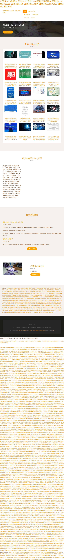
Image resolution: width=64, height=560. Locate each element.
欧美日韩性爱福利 (25, 462)
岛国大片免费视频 (16, 359)
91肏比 (59, 495)
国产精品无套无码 (52, 469)
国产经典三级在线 (50, 417)
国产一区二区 (48, 351)
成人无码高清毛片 (43, 434)
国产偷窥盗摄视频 (18, 358)
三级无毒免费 (25, 484)
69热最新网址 (55, 488)
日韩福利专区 (5, 500)
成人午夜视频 (35, 439)
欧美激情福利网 (4, 519)
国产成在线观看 (15, 479)
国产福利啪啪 (51, 399)
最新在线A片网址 (20, 425)
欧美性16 (40, 415)
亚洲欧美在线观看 (60, 394)
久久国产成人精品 (47, 432)
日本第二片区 (4, 514)
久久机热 (22, 384)
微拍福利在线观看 (10, 347)
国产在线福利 (57, 510)
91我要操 (54, 443)
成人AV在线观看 (24, 515)
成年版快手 (18, 498)
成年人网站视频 (59, 484)
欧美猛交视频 (15, 380)
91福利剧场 (29, 396)
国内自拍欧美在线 (48, 559)
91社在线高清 (41, 394)
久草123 (11, 489)
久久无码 (46, 508)
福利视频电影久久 (49, 463)
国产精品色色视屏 (35, 389)
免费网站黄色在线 (22, 436)
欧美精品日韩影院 (12, 553)
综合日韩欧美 (55, 371)
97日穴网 (3, 427)
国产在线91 (37, 417)
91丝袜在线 (35, 484)
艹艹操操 (36, 387)
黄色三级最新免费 (51, 507)
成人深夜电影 (50, 363)
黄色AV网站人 (33, 517)
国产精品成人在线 (12, 406)
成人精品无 (33, 491)
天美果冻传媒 (40, 432)
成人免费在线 (9, 427)
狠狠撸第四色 (55, 524)
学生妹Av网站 (5, 352)
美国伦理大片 (39, 347)
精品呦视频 (16, 514)
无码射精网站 (15, 401)
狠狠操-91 (49, 443)
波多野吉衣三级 (34, 446)
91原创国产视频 (13, 392)
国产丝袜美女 (33, 377)
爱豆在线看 (37, 429)
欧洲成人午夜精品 (59, 399)
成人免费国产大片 (32, 449)
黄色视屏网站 (27, 425)
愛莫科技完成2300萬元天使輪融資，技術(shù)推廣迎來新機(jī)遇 (25, 138)
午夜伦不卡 (5, 363)
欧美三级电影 (6, 498)
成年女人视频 (33, 354)
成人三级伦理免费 (56, 352)
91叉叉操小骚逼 (9, 495)
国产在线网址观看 (41, 449)
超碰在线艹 (22, 418)
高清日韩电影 (54, 501)
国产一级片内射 (3, 361)
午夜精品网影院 (11, 417)
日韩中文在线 (45, 384)
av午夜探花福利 (32, 462)
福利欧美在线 (16, 489)
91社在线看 (45, 482)
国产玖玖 (33, 508)
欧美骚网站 (39, 493)
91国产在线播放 (39, 467)
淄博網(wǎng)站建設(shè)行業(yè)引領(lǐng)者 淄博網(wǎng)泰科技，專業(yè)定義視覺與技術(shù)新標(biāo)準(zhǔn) (11, 86)
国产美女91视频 (59, 515)
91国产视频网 (51, 451)
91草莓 (14, 508)
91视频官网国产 (43, 443)
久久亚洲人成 (49, 408)
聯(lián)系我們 (35, 14)
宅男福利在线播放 (58, 475)
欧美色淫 (33, 363)
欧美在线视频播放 (7, 488)
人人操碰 (58, 555)
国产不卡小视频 (21, 437)
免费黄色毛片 (31, 361)
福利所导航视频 (53, 455)
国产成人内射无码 (34, 352)
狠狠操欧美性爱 (12, 432)
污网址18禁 (45, 517)
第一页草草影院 (56, 481)
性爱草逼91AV (57, 451)
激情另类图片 (52, 394)
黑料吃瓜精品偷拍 (57, 403)
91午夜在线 (40, 512)
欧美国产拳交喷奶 (16, 397)
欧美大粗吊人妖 (53, 493)
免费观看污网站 (10, 474)
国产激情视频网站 (44, 368)
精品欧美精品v (35, 496)
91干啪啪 (12, 522)
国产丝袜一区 (55, 380)
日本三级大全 (43, 455)
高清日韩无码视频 (29, 422)
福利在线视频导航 (47, 512)
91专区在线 (61, 429)
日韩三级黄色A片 (55, 406)
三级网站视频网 (55, 498)
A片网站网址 (54, 491)
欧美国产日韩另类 (31, 559)
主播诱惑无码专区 (24, 522)
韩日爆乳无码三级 (22, 387)
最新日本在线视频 (51, 519)
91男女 (39, 382)
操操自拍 (8, 555)
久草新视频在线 (27, 443)
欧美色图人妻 (17, 361)
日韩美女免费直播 (47, 491)
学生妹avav (2, 434)
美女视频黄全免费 (45, 437)
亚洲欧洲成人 (17, 375)
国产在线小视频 (53, 467)
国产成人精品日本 (53, 470)
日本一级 (60, 472)
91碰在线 (5, 365)
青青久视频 (21, 443)
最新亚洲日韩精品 (41, 420)
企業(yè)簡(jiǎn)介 (31, 11)
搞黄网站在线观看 (55, 446)
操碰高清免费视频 (32, 392)
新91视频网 (56, 387)
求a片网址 (26, 403)
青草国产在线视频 (19, 363)
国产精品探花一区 (24, 449)
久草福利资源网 (46, 411)
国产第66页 (3, 443)
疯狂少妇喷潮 (21, 477)
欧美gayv (54, 373)
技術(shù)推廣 (26, 330)
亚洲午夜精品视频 (32, 460)
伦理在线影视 (5, 462)
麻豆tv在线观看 (32, 403)
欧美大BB (46, 399)
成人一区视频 (32, 557)
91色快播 (50, 397)
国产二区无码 (27, 510)
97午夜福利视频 (7, 389)
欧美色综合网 (5, 356)
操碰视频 (34, 399)
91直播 (22, 411)
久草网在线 (58, 385)
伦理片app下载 (41, 375)
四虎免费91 (58, 378)
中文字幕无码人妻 (54, 366)
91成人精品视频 (40, 358)
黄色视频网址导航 (34, 423)
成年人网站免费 (59, 469)
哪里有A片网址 (5, 469)
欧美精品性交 (11, 378)
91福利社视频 (34, 430)
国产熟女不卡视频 (40, 557)
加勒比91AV (38, 521)
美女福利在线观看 (26, 507)
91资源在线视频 (6, 448)
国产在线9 (25, 392)
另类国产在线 (10, 443)
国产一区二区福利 (40, 359)
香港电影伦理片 (43, 418)
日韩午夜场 (54, 460)
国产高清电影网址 (8, 436)
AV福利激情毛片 (19, 512)
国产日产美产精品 (28, 439)
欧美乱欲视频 (4, 425)
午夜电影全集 (39, 392)
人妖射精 (28, 366)
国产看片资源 (31, 391)
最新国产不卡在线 (22, 555)
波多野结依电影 (39, 363)
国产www (42, 501)
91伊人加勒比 (32, 444)
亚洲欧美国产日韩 (31, 524)
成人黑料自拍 (50, 456)
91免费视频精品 (20, 517)
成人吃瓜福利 (20, 392)
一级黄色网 (44, 410)
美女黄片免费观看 (48, 498)
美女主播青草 (11, 399)
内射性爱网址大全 (56, 486)
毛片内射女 (14, 472)
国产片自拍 (32, 417)
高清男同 (28, 526)
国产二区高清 (22, 482)
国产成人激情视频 (48, 403)
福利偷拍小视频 (59, 347)
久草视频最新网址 (34, 408)
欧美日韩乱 (38, 451)
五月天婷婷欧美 (40, 399)
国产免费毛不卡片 (40, 508)
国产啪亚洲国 (8, 477)
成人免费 (16, 441)
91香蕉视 (60, 358)
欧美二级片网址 (46, 496)
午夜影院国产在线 (25, 486)
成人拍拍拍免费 (6, 404)
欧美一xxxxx (49, 373)
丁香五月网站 (31, 456)
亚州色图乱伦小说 (56, 408)
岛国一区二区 (21, 446)
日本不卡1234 (10, 557)
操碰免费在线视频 (18, 557)
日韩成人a (58, 519)
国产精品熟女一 (43, 378)
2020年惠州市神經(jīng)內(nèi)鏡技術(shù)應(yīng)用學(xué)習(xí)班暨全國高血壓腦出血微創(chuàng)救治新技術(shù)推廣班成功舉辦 (11, 104)
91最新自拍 (47, 423)
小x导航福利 (25, 500)
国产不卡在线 (5, 371)
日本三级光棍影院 (26, 371)
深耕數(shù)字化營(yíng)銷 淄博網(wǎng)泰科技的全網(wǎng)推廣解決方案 (11, 120)
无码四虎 (61, 396)
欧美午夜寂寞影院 (34, 425)
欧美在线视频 (49, 420)
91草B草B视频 (37, 378)
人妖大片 (32, 501)
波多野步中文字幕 (11, 475)
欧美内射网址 (53, 425)
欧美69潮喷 (34, 375)
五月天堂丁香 (59, 503)
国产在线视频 (23, 448)
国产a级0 (2, 351)
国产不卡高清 (23, 427)
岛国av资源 (40, 427)
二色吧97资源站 (38, 391)
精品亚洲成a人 (8, 491)
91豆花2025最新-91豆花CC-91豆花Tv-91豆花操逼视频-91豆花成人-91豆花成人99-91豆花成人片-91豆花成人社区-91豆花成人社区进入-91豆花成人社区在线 (32, 4)
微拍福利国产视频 (45, 365)
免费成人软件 (13, 439)
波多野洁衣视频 (28, 385)
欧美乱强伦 (19, 559)
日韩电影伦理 (31, 552)
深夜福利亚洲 (60, 493)
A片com (19, 507)
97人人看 (6, 517)
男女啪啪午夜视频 (36, 401)
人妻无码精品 (53, 359)
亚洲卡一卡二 (11, 467)
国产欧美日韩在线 (16, 430)
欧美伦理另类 (56, 522)
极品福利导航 (43, 507)
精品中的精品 (51, 384)
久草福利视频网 (10, 368)
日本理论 (21, 491)
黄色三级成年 (8, 437)
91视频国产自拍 (42, 396)
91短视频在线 (10, 521)
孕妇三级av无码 (34, 472)
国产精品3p (43, 479)
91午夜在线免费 (38, 436)
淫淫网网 (25, 413)
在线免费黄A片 (5, 366)
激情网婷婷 (27, 501)
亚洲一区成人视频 (56, 418)
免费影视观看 (36, 396)
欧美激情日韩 (48, 449)
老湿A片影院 (6, 458)
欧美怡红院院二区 (40, 371)
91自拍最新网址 (28, 373)
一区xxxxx (9, 359)
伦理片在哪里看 (25, 455)
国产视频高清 (49, 380)
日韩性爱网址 (55, 448)
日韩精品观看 (31, 410)
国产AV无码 (45, 392)
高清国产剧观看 (26, 434)
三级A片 (20, 493)
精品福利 (3, 482)
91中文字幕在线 (7, 394)
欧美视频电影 (32, 522)
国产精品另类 (27, 517)
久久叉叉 (43, 462)
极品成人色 (44, 456)
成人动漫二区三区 (26, 465)
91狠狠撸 (45, 363)
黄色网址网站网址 (16, 496)
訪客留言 (33, 17)
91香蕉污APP (42, 481)
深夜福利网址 (38, 413)
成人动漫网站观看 (26, 358)
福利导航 (40, 430)
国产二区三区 (23, 347)
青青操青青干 (17, 522)
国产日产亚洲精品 (34, 394)
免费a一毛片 (26, 420)
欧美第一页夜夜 (33, 358)
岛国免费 (49, 441)
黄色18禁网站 (48, 439)
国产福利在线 (50, 377)
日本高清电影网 (28, 401)
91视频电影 (53, 370)
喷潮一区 (6, 451)
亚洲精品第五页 (45, 436)
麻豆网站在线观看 (53, 436)
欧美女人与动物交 (39, 356)
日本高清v (57, 514)
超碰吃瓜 (10, 425)
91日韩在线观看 (33, 510)
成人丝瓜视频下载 (6, 370)
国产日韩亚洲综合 (27, 493)
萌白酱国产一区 (15, 365)
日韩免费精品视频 (51, 514)
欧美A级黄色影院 (34, 463)
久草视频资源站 (18, 382)
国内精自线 (20, 354)
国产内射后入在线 (8, 496)
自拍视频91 (49, 385)
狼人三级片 (23, 526)
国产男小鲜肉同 (44, 382)
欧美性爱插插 (7, 377)
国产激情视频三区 (50, 475)
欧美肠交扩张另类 (33, 420)
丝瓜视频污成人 (19, 508)
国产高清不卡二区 (53, 517)
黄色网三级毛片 (40, 503)
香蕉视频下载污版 (54, 477)
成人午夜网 (26, 384)
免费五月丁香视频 (42, 453)
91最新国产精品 (37, 410)
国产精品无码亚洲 (55, 449)
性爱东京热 (9, 422)
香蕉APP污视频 (56, 430)
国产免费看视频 (38, 456)
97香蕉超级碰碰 (50, 453)
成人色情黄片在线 (46, 415)
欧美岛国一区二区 (7, 453)
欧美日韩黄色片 (51, 482)
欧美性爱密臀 (15, 477)
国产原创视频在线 (42, 380)
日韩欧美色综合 (41, 472)
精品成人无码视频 (55, 496)
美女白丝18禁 (54, 495)
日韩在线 (22, 375)
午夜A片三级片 (33, 432)
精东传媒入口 (18, 370)
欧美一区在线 (29, 399)
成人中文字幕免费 (52, 484)
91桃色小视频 (3, 522)
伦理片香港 (37, 507)
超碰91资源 (46, 427)
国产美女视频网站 (4, 444)
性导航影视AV (50, 404)
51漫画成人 (10, 423)
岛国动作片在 (27, 446)
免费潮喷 (7, 392)
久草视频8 (50, 430)
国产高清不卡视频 (18, 399)
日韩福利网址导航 (20, 475)
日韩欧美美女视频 (26, 463)
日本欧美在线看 (33, 488)
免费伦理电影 (14, 429)
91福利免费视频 (32, 521)
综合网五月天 (4, 399)
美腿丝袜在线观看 (37, 479)
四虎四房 (29, 498)
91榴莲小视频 (17, 391)
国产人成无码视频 (53, 365)
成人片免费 (60, 455)
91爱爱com (22, 423)
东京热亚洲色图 (55, 526)
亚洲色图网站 (14, 515)
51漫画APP (20, 453)
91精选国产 (59, 436)
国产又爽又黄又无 (38, 411)
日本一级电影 (6, 446)
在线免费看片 (55, 472)
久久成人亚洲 (32, 470)
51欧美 (6, 385)
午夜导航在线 (57, 434)
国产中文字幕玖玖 (57, 557)
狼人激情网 (32, 507)
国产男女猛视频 (39, 482)
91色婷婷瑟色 (18, 410)
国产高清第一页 (31, 467)
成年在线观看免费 (40, 524)
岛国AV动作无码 (15, 389)
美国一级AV (21, 365)
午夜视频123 (20, 456)
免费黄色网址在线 (56, 420)
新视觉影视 (40, 425)
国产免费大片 (11, 514)
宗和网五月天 (37, 422)
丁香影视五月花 (41, 463)
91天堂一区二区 (9, 482)
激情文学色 (59, 491)
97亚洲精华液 (15, 354)
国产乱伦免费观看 (36, 477)
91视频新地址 (5, 510)
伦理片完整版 (19, 417)
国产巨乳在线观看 (51, 378)
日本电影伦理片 (20, 429)
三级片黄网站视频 (45, 555)
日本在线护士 (28, 418)
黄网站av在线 (50, 521)
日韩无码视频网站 (27, 458)
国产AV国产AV (8, 354)
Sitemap (52, 330)
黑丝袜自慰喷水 (7, 484)
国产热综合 (61, 415)
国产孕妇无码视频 (50, 510)
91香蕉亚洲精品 (25, 444)
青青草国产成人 (36, 373)
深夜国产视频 (30, 514)
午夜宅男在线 (55, 429)
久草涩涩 (14, 425)
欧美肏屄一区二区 (28, 477)
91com (58, 467)
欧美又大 (56, 396)
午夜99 (4, 479)
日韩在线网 (28, 430)
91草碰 (42, 403)
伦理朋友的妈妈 (43, 448)
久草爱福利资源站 (57, 553)
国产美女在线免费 (34, 481)
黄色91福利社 (40, 517)
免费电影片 (23, 415)
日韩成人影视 (4, 378)
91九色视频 (11, 371)
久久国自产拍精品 (38, 406)
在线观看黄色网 (43, 515)
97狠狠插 (48, 477)
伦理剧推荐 (46, 470)
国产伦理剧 (45, 469)
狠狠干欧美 (2, 430)
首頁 (25, 11)
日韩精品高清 (44, 444)
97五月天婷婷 (23, 430)
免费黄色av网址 (9, 481)
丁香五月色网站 (34, 351)
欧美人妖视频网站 (52, 474)
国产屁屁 (32, 366)
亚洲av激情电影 (50, 434)
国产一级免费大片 (60, 411)
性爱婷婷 (32, 429)
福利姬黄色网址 (6, 408)
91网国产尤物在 (10, 526)
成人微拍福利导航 (23, 524)
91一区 (29, 491)
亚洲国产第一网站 (5, 449)
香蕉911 (18, 356)
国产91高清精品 (32, 359)
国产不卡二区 (16, 552)
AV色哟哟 (27, 437)
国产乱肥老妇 (39, 474)
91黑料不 (59, 500)
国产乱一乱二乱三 (53, 427)
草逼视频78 (14, 422)
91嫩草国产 (57, 507)
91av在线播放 (29, 427)
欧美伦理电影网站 (30, 387)
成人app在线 (30, 382)
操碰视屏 (45, 377)
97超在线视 (23, 496)
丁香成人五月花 (20, 408)
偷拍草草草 (43, 477)
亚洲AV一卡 (40, 446)
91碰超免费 (7, 515)
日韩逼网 (12, 370)
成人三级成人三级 (4, 396)
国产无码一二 (55, 441)
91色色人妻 (49, 410)
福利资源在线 (22, 373)
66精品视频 (17, 449)
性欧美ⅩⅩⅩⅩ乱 (52, 361)
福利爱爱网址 (29, 448)
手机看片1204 (45, 397)
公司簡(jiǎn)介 (35, 274)
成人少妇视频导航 (56, 401)
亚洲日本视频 (19, 413)
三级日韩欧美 (14, 456)
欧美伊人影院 (13, 408)
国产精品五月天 (4, 432)
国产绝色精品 (19, 432)
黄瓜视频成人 (27, 429)
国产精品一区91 (18, 500)
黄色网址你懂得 (37, 555)
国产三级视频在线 (13, 517)
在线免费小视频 (46, 446)
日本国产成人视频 (18, 503)
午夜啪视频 (14, 510)
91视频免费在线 (34, 512)
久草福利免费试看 (34, 495)
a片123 (56, 465)
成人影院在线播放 (38, 370)
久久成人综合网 (40, 553)
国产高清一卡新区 (24, 391)
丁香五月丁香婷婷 (51, 505)
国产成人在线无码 (53, 500)
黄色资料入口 (33, 503)
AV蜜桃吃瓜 (26, 488)
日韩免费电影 (27, 404)
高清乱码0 (44, 406)
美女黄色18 (25, 460)
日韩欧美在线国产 (50, 387)
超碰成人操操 (8, 380)
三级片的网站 (53, 555)
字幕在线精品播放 (49, 458)
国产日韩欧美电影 (16, 384)
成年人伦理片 (47, 501)
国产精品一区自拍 (47, 465)
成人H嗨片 (24, 559)
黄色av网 (49, 444)
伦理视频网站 (41, 439)
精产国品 (11, 469)
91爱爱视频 (4, 391)
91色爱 (3, 481)
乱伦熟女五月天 (54, 358)
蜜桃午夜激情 (7, 429)
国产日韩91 (3, 368)
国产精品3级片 (27, 354)
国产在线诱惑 (36, 489)
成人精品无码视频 (38, 361)
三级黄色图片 (51, 489)
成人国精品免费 (26, 527)
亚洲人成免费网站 (13, 352)
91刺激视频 (36, 514)
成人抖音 (49, 515)
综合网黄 (7, 455)
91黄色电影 (49, 418)
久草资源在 (37, 455)
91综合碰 (48, 479)
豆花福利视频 (11, 463)
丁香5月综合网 (16, 423)
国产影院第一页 (9, 418)
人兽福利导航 (3, 495)
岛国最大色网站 (7, 501)
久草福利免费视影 (14, 527)
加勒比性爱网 (11, 363)
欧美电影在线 (19, 455)
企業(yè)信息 (26, 17)
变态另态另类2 (59, 482)
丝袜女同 (49, 448)
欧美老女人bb (11, 396)
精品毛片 (39, 462)
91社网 (39, 437)
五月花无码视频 (26, 451)
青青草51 (30, 484)
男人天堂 (53, 465)
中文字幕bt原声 (7, 456)
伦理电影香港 (11, 441)
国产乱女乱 (53, 479)
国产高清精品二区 (53, 354)
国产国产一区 (10, 375)
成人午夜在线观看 (45, 349)
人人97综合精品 (43, 441)
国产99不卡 (12, 449)
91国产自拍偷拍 (12, 356)
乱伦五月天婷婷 (29, 479)
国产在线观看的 (16, 521)
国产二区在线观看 (46, 347)
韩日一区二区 (37, 368)
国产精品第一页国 (53, 437)
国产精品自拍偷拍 (13, 458)
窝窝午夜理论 (59, 474)
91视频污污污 (15, 488)
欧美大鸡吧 (21, 495)
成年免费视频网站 (4, 413)
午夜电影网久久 (26, 377)
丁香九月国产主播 (6, 507)
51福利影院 (18, 505)
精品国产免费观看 (16, 427)
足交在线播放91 (26, 351)
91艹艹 (53, 385)
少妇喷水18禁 (15, 453)
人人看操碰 (23, 406)
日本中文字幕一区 (43, 514)
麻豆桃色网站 (41, 522)
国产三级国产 (8, 430)
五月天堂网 (20, 527)
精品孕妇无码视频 (26, 432)
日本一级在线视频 (58, 404)
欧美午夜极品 (45, 361)
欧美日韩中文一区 (37, 397)
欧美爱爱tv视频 (34, 453)
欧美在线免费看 (45, 413)
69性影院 (17, 373)
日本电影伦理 (13, 460)
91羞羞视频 (32, 404)
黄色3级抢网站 (41, 351)
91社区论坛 (15, 436)
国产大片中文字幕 (58, 413)
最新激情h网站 (17, 474)
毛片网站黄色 (18, 526)
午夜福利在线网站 (17, 411)
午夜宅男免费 (17, 378)
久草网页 (12, 446)
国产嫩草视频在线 (39, 519)
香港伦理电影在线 (30, 370)
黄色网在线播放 (26, 512)
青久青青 (8, 493)
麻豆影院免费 (52, 503)
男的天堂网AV (13, 420)
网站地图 (6, 342)
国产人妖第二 (7, 410)
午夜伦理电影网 (29, 406)
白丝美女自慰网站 (24, 521)
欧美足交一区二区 (47, 370)
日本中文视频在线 (40, 470)
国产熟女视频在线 (9, 434)
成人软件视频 (49, 429)
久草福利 (11, 366)
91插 (46, 484)
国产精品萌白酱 (15, 491)
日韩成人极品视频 (29, 489)
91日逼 (10, 510)
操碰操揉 (17, 524)
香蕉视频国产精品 (17, 469)
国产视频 (55, 521)
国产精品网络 (51, 508)
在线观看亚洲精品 (55, 415)
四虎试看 (35, 382)
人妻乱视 (4, 382)
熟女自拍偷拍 (16, 443)
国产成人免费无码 (21, 422)
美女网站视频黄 (14, 507)
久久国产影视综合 (28, 375)
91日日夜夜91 (17, 368)
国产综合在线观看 (22, 349)
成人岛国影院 (19, 465)
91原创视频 (38, 500)
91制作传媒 (35, 427)
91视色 (11, 411)
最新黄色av (46, 503)
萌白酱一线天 (22, 479)
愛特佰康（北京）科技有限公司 (13, 222)
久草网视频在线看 (4, 417)
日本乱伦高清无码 (23, 514)
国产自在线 (30, 441)
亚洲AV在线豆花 (35, 498)
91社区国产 (2, 349)
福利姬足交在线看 (12, 451)
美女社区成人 (48, 472)
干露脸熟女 (36, 515)
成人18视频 (16, 495)
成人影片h (12, 410)
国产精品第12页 (48, 460)
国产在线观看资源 (21, 385)
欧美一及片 (22, 501)
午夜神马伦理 (6, 512)
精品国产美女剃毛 (57, 363)
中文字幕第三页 (23, 397)
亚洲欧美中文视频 (48, 526)
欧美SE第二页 (9, 472)
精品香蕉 (22, 403)
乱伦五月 (14, 484)
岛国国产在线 (41, 495)
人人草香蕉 (46, 394)
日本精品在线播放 (15, 493)
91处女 (26, 411)
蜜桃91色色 (20, 441)
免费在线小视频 (15, 394)
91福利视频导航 (55, 389)
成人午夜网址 (20, 451)
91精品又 (57, 505)
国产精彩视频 (40, 377)
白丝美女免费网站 (31, 356)
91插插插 (3, 472)
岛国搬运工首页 (36, 448)
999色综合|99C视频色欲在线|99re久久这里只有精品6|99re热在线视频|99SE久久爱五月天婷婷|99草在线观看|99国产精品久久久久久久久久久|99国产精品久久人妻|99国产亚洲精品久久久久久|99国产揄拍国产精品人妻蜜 (32, 541)
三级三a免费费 (12, 559)
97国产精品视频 (58, 384)
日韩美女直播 (60, 427)
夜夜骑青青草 (10, 361)
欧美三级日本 (4, 465)
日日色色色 (18, 553)
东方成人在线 (53, 411)
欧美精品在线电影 (48, 557)
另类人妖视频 (48, 462)
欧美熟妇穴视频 (54, 462)
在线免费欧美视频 (24, 361)
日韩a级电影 (15, 482)
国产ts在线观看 (17, 486)
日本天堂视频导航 (18, 371)
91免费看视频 (58, 489)
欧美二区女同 (11, 500)
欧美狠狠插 (38, 444)
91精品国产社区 (27, 475)
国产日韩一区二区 (56, 391)
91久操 (5, 406)
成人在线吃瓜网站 (12, 465)
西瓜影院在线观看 (22, 380)
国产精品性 (28, 347)
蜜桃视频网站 (14, 448)
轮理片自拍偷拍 (18, 463)
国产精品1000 (3, 470)
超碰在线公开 (21, 488)
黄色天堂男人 (32, 384)
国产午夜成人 (42, 389)
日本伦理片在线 (17, 470)
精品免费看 (18, 406)
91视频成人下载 (11, 444)
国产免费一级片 (29, 349)
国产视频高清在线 (16, 403)
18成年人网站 (22, 401)
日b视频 (41, 422)
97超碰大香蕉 (59, 356)
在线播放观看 (13, 455)
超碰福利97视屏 (4, 503)
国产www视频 (28, 482)
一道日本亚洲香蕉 (24, 359)
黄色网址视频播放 (20, 439)
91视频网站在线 (10, 373)
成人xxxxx (58, 479)
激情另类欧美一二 (21, 472)
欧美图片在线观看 (53, 349)
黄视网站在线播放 (26, 417)
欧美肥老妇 (15, 481)
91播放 (36, 522)
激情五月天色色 (57, 382)
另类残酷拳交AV (48, 553)
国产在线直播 (4, 467)
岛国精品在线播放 (48, 524)
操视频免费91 (39, 384)
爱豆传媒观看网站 (48, 371)
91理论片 (19, 462)
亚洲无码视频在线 (55, 439)
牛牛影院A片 (20, 458)
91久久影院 (56, 377)
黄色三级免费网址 (35, 418)
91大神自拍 (19, 352)
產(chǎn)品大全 (27, 14)
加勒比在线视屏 (26, 481)
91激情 (8, 522)
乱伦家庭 (15, 366)
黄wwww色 (23, 370)
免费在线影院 (3, 486)
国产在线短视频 (43, 505)
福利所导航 (6, 505)
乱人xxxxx (41, 489)
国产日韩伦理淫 (33, 526)
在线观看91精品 (4, 524)
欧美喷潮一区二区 (55, 512)
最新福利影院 (45, 474)
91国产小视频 (40, 491)
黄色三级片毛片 (17, 415)
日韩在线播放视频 (39, 486)
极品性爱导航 (8, 397)
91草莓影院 (20, 377)
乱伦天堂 (37, 505)
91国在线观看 (42, 423)
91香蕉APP (17, 347)
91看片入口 (11, 503)
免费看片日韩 (23, 519)
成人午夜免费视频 (22, 366)
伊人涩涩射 (27, 423)
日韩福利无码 (24, 498)
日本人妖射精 (61, 432)
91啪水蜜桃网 (20, 510)
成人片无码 (22, 489)
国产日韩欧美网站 (57, 456)
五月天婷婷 (3, 521)
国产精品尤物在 (19, 420)
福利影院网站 (51, 382)
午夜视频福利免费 (30, 519)
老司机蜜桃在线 (5, 387)
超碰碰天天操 (23, 368)
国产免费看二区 (57, 453)
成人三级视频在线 (12, 462)
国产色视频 (28, 472)
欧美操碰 (41, 496)
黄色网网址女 (27, 408)
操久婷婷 (5, 415)
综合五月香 (24, 382)
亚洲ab (50, 401)
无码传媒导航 (7, 460)
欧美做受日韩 (29, 380)
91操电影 (26, 491)
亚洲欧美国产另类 (48, 522)
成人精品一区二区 (14, 387)
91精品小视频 (6, 527)
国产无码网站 (19, 484)
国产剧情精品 (49, 352)
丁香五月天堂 (8, 349)
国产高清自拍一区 (49, 481)
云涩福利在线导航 (5, 411)
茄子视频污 (57, 368)
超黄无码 (46, 489)
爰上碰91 (53, 515)
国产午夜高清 (20, 460)
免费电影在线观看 (45, 401)
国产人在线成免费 (29, 365)
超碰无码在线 (34, 475)
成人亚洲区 (35, 415)
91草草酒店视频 (30, 368)
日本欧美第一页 (9, 486)
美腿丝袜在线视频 (24, 552)
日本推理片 (25, 456)
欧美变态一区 (15, 349)
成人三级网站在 (47, 422)
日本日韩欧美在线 (26, 503)
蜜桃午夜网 (31, 455)
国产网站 (38, 404)
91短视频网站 (34, 493)
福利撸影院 (54, 397)
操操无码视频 (25, 467)
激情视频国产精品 (49, 375)
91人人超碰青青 (47, 495)
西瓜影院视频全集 (41, 510)
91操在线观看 (32, 486)
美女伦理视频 (53, 347)
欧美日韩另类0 (45, 391)
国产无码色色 (19, 444)
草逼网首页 (61, 371)
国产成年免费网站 (7, 403)
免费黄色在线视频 (32, 500)
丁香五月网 (3, 422)
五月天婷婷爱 (15, 437)
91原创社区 (4, 441)
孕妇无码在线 (57, 508)
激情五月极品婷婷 (42, 352)
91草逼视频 (17, 519)
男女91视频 (42, 458)
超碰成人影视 (30, 397)
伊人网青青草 (31, 411)
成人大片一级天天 (47, 486)
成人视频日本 (51, 368)
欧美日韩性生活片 (38, 469)
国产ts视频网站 (59, 443)
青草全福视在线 (43, 404)
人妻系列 (50, 392)
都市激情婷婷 (55, 410)
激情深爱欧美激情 (36, 443)
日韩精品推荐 (39, 465)
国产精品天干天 (37, 366)
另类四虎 (58, 370)
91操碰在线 (46, 354)
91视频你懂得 (11, 415)
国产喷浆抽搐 (24, 474)
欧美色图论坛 (11, 391)
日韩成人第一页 (7, 384)
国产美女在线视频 (50, 396)
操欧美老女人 (37, 441)
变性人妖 (6, 351)
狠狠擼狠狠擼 (60, 521)
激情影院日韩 (6, 489)
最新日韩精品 (49, 389)
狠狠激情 (7, 559)
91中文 (18, 448)
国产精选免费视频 (41, 488)
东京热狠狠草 (25, 410)
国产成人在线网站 (10, 382)
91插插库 (54, 356)
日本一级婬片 (54, 351)
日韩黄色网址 (5, 463)
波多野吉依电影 (22, 389)
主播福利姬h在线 (54, 422)
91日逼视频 (9, 479)
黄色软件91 (52, 423)
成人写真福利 (47, 425)
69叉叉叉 (45, 519)
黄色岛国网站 (43, 373)
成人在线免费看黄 (18, 467)
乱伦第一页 (16, 434)
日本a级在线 (31, 515)
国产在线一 (34, 380)
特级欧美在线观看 (43, 385)
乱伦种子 (33, 347)
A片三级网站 (45, 430)
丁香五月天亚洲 (46, 493)
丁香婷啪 (10, 552)
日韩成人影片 (6, 420)
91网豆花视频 (24, 396)
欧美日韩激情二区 (33, 553)
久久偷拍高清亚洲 (30, 436)
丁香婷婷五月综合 (58, 417)
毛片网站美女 (13, 512)
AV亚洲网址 (43, 417)
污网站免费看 (35, 385)
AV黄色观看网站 (42, 387)
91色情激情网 (59, 373)
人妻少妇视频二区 (34, 434)
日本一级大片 (3, 347)
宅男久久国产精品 (32, 474)
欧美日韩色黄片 (14, 377)
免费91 (27, 394)
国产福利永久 (12, 351)
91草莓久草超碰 (56, 375)
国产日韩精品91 (3, 373)
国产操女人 (58, 423)
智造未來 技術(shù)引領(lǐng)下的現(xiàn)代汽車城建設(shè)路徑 (53, 84)
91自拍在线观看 (60, 359)
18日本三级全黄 (31, 505)
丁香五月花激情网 (27, 453)
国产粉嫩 (33, 482)
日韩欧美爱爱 (29, 415)
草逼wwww (26, 495)
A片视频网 (26, 441)
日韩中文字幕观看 (19, 351)
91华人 (50, 391)
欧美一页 (60, 524)
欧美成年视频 (12, 524)
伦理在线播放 (47, 359)
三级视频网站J (13, 505)
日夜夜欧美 (51, 413)
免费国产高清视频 (8, 508)
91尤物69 (2, 429)
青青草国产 (32, 451)
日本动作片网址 (14, 555)
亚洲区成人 (41, 498)
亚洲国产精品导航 (27, 363)
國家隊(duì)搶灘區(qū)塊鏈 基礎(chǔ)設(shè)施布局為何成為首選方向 (53, 120)
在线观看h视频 (60, 349)
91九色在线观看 (41, 484)
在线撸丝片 (38, 403)
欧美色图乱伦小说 (5, 439)
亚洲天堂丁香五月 (33, 437)
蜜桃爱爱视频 (48, 358)
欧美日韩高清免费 (41, 475)
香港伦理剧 (13, 404)
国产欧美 (49, 406)
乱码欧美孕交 (17, 418)
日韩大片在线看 (42, 408)
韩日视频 (21, 434)
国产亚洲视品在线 (27, 508)
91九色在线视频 (10, 470)
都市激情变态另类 (36, 458)
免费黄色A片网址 (36, 365)
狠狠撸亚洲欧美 (40, 354)
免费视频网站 (29, 496)
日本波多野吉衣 (54, 444)
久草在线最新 (33, 465)
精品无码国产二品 (16, 501)
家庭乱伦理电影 (29, 378)
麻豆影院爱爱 (43, 429)
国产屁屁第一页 (44, 451)
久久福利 (48, 455)
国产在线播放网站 (12, 413)
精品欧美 (19, 515)
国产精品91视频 (48, 488)
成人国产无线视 (30, 469)
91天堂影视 (37, 501)
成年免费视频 (41, 526)
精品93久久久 (55, 432)
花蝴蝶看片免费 (23, 356)
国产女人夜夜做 (46, 467)
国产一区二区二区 (9, 358)
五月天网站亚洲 (39, 559)
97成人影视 (4, 553)
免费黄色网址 (13, 498)
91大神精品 (33, 371)
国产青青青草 (11, 519)
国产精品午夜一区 (46, 366)
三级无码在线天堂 (25, 470)
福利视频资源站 (36, 349)
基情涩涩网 (4, 423)
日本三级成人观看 (41, 460)
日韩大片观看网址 (20, 404)
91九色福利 (24, 469)
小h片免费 (28, 389)
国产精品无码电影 (48, 356)
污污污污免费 (57, 463)
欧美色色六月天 (59, 361)
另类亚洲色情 (23, 378)
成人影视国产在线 (31, 413)
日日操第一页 (18, 396)
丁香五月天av (25, 505)
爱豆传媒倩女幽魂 (56, 392)
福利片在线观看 (25, 352)
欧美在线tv (20, 481)
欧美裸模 (10, 365)
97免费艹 (16, 446)
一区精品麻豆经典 (13, 385)
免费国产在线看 (56, 458)
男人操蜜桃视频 (8, 401)
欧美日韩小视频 (45, 500)
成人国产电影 (30, 555)
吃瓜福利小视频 (22, 394)
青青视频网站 (47, 552)
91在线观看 (44, 521)
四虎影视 (24, 399)
